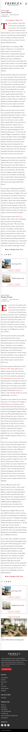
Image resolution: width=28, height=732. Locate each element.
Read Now (11, 270)
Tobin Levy (5, 299)
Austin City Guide (14, 617)
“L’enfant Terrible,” (14, 525)
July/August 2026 (16, 264)
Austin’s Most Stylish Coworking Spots (12, 640)
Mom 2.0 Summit (17, 92)
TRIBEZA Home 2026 (18, 278)
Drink (2, 637)
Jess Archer (5, 14)
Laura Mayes (12, 28)
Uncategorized (5, 10)
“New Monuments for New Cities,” (11, 378)
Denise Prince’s (12, 307)
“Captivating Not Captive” (8, 487)
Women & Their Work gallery (10, 369)
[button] (2, 626)
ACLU (3, 713)
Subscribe (17, 270)
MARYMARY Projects (14, 390)
